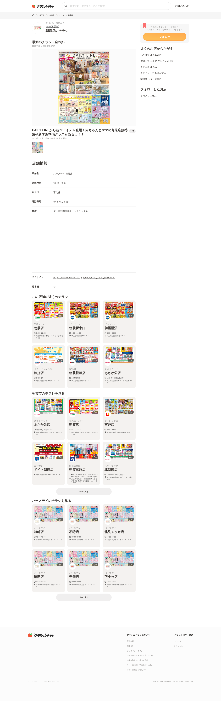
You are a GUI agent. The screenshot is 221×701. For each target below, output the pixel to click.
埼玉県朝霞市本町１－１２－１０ (70, 211)
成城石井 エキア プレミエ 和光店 (157, 61)
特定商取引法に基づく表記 (137, 660)
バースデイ (52, 26)
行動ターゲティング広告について (140, 655)
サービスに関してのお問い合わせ (140, 665)
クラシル (177, 641)
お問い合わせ (182, 6)
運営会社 (130, 641)
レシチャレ (178, 646)
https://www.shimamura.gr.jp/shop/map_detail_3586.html (84, 277)
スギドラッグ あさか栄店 (153, 73)
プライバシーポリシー (136, 651)
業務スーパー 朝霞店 (150, 79)
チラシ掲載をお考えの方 (136, 670)
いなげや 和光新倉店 (150, 55)
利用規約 (130, 646)
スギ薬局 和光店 (148, 67)
